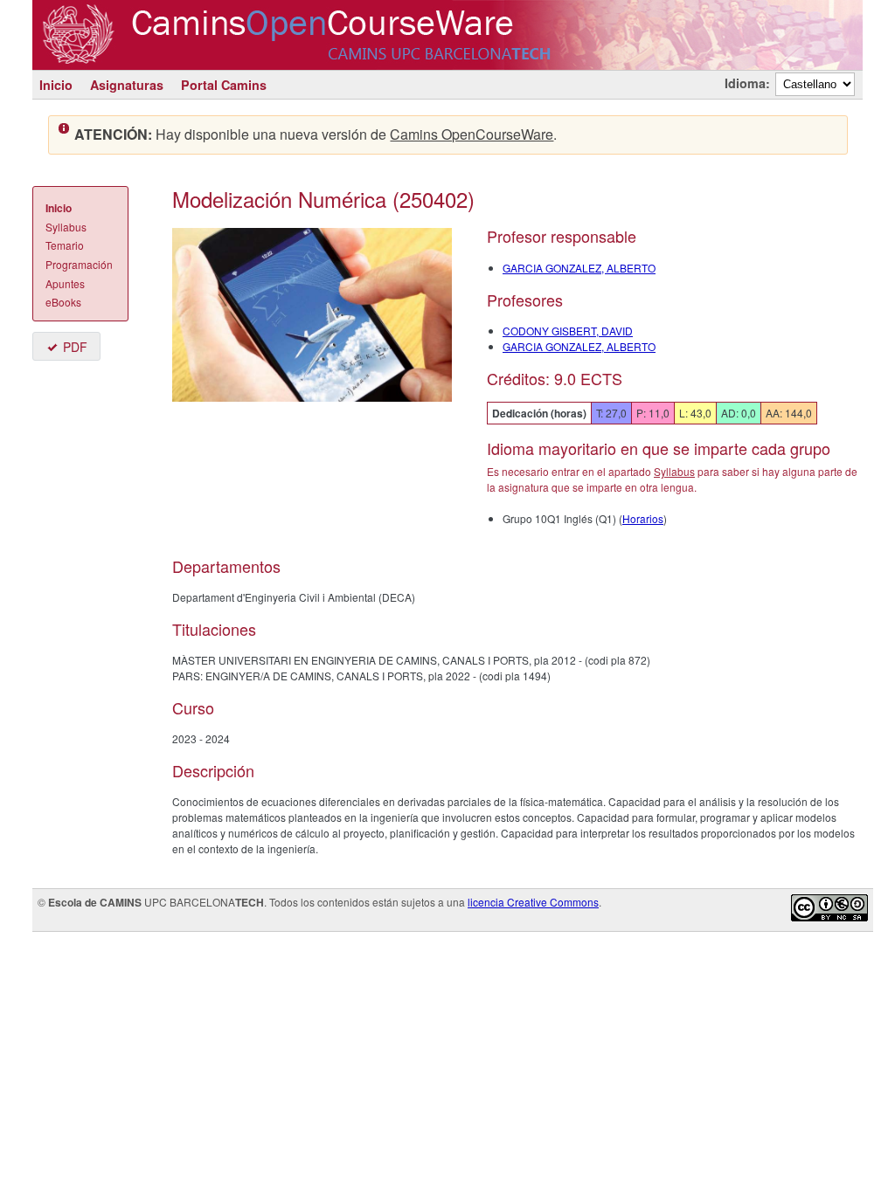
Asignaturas (126, 84)
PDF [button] (75, 346)
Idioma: (747, 83)
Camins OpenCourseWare (471, 134)
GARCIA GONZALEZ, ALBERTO (579, 267)
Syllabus (66, 226)
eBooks (63, 301)
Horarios (642, 518)
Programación (79, 264)
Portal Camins (224, 84)
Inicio (56, 84)
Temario (64, 245)
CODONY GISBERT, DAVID (568, 330)
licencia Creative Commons (533, 901)
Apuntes (65, 283)
